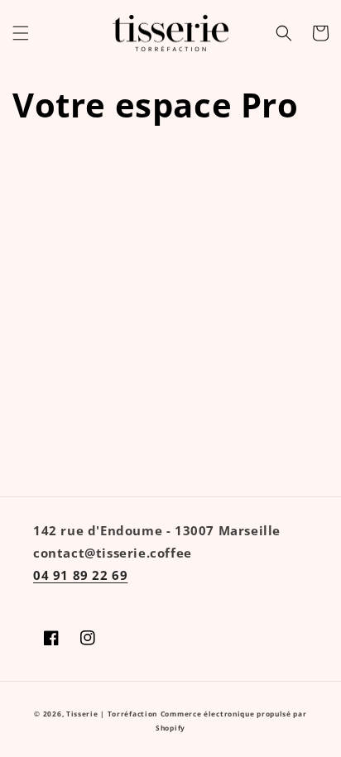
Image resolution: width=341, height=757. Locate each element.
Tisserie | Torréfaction (111, 713)
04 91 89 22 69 (80, 575)
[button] (20, 33)
